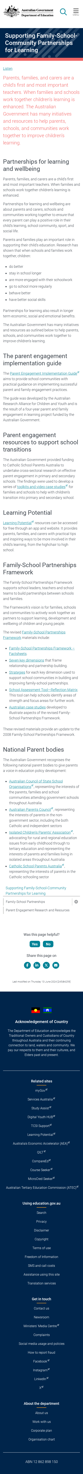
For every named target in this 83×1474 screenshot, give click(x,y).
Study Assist (40, 1108)
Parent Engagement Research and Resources (38, 910)
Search (41, 1213)
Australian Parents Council (30, 809)
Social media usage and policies (41, 1344)
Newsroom (41, 1317)
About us (41, 1413)
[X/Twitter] (46, 965)
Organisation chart (41, 1439)
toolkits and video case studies (41, 487)
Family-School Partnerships (25, 902)
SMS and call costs (41, 1266)
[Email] (55, 965)
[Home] (26, 11)
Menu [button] (76, 15)
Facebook (40, 1361)
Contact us (41, 1308)
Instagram (40, 1370)
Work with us (41, 1422)
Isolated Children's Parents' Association (40, 832)
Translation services (41, 1283)
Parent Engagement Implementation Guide (43, 373)
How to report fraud (41, 1352)
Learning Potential (17, 523)
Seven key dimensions (26, 660)
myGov (40, 1090)
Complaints (41, 1335)
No (48, 944)
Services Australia (40, 1099)
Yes (35, 944)
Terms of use (41, 1248)
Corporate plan (41, 1430)
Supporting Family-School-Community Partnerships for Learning (36, 890)
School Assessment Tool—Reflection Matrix (43, 690)
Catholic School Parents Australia (35, 866)
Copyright (41, 1239)
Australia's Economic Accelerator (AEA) (40, 1143)
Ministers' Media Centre (40, 1326)
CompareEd (40, 1161)
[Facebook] (27, 965)
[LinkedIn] (36, 965)
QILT (40, 1152)
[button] (76, 902)
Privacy (41, 1221)
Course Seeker (40, 1170)
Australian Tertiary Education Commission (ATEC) (41, 1188)
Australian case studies (27, 707)
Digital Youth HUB (40, 1117)
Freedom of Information (41, 1257)
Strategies (17, 672)
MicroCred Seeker (40, 1179)
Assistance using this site (42, 1274)
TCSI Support (40, 1126)
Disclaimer (41, 1230)
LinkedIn (40, 1379)
